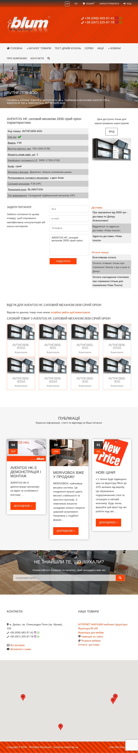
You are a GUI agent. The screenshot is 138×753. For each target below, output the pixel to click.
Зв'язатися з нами (20, 649)
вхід (111, 131)
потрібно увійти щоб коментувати (70, 312)
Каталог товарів (40, 48)
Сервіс (89, 48)
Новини (115, 48)
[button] (113, 701)
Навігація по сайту (92, 636)
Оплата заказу (100, 252)
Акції (100, 48)
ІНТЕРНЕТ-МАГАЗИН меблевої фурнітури (102, 624)
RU (76, 4)
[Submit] (120, 578)
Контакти (37, 58)
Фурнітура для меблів (91, 632)
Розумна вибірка (91, 640)
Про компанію (17, 58)
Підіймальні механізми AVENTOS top (85, 100)
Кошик (90, 4)
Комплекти (35, 103)
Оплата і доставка (88, 644)
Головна (16, 48)
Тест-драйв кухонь (68, 48)
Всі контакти (17, 645)
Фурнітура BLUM (52, 100)
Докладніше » (23, 505)
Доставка (97, 207)
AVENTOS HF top (16, 103)
